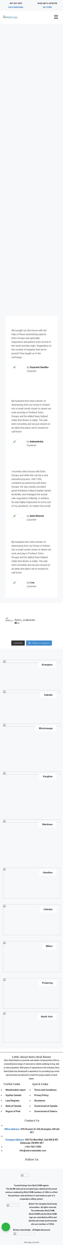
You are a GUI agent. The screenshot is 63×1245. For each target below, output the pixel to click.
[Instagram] (29, 1165)
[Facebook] (24, 1165)
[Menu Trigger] (56, 16)
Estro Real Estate (15, 7)
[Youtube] (39, 1165)
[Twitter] (34, 1165)
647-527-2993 (16, 3)
